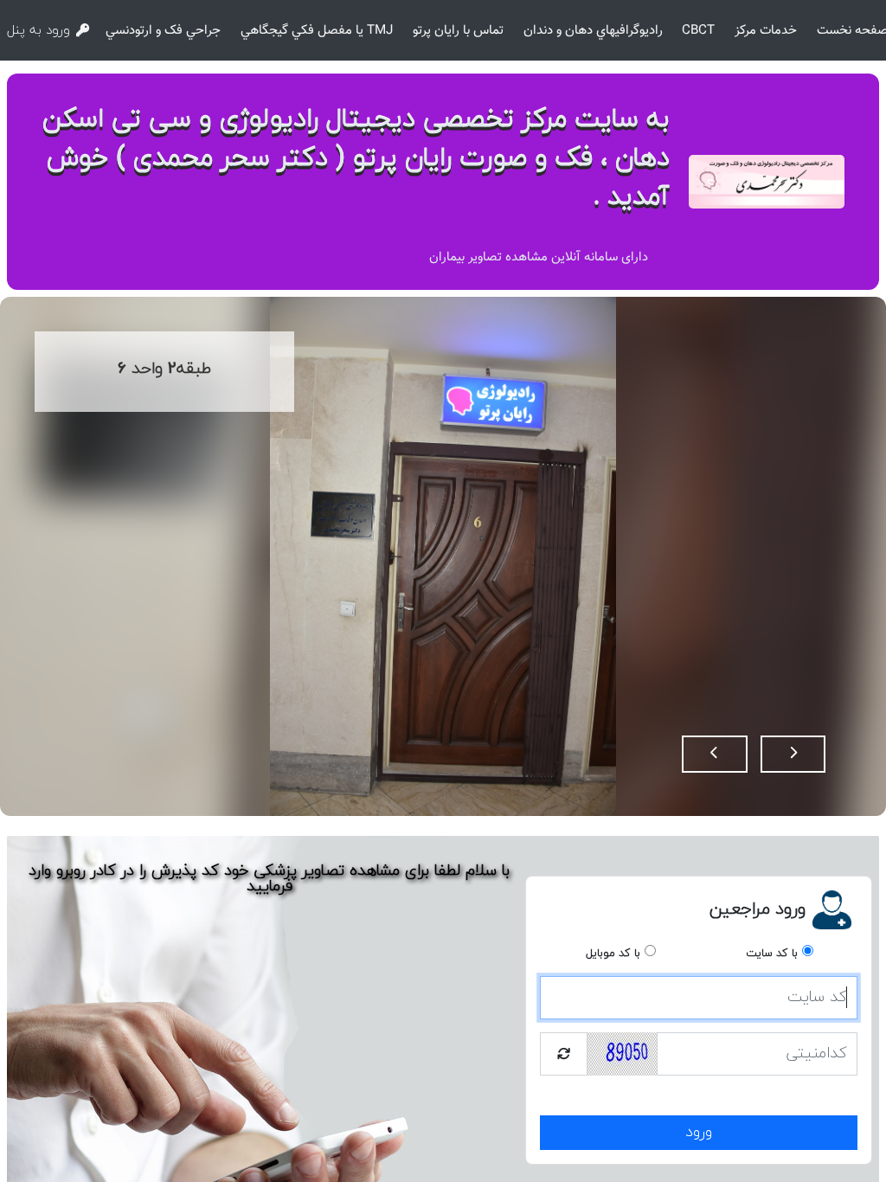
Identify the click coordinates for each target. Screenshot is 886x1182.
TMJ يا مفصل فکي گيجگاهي (317, 30)
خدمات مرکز (766, 30)
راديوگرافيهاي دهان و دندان (593, 30)
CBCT (698, 30)
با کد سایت (772, 953)
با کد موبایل (613, 953)
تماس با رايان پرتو (458, 30)
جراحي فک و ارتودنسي (163, 30)
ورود (698, 1132)
